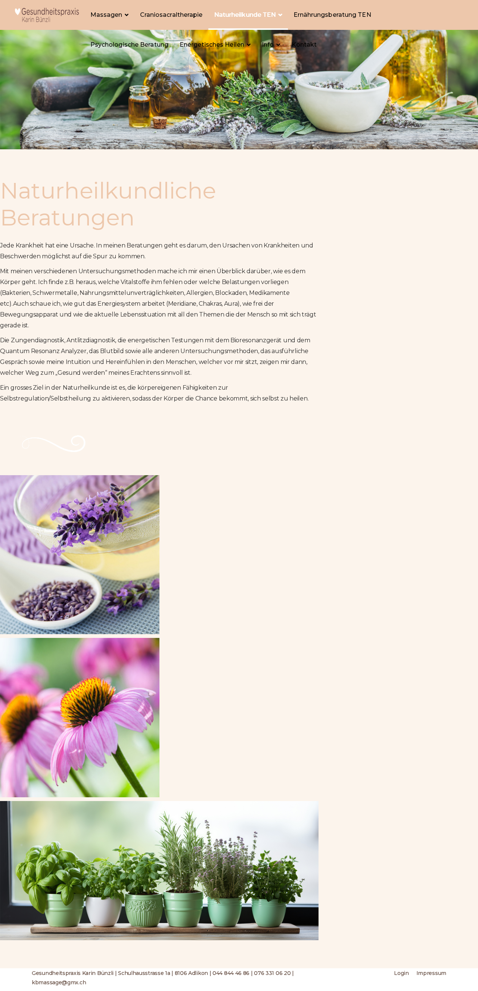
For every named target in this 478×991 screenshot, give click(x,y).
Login (401, 973)
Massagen (106, 14)
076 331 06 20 (272, 973)
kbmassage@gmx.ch (59, 982)
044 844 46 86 (230, 973)
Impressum (431, 973)
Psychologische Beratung (129, 44)
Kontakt (304, 44)
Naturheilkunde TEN (245, 14)
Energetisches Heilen (212, 44)
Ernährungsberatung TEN (332, 14)
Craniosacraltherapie (171, 14)
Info (268, 44)
